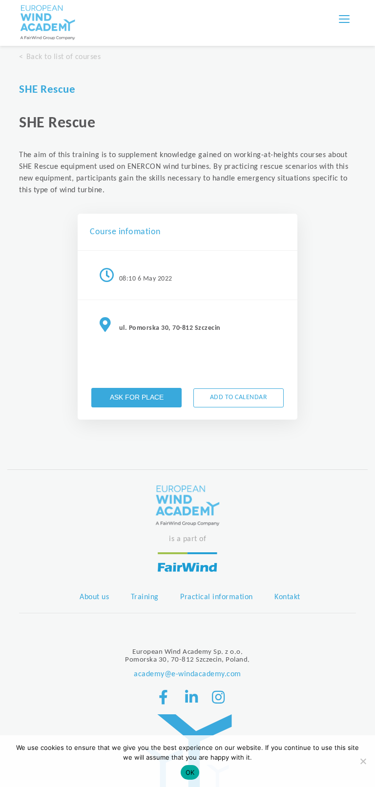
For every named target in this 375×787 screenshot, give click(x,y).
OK (190, 772)
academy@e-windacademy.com (187, 674)
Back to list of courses (63, 57)
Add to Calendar (239, 397)
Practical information (216, 597)
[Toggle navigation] (344, 19)
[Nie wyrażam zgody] (363, 761)
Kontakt (287, 597)
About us (94, 597)
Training (145, 597)
